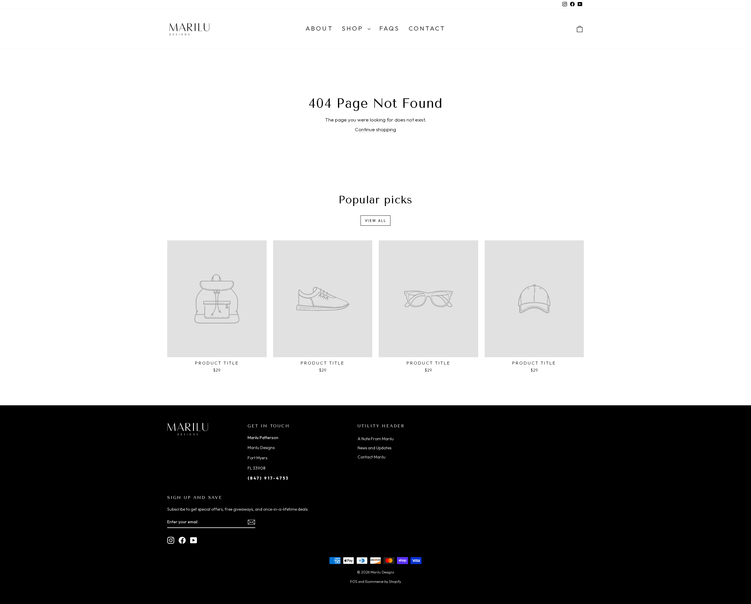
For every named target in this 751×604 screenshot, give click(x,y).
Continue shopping (375, 129)
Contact (427, 28)
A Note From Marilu (376, 438)
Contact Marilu (371, 457)
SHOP (354, 28)
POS (353, 581)
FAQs (389, 28)
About (319, 28)
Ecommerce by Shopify (383, 581)
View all (375, 220)
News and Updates (374, 448)
